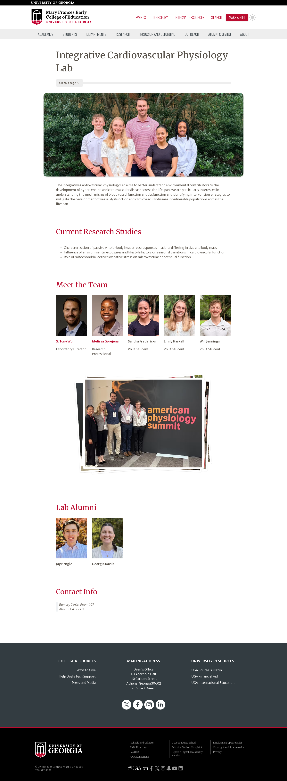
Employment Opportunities (227, 742)
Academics (45, 34)
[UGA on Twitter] (157, 768)
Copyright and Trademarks (228, 747)
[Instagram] (149, 708)
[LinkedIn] (160, 708)
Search (216, 17)
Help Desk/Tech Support (77, 676)
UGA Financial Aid (204, 676)
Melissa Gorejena (105, 341)
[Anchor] (53, 229)
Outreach (192, 34)
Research (123, 34)
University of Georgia (64, 750)
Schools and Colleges (141, 742)
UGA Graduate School (184, 742)
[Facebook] (138, 708)
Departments (96, 34)
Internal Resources (189, 17)
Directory (160, 17)
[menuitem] (45, 34)
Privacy (217, 752)
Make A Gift (237, 17)
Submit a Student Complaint (187, 747)
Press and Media (84, 683)
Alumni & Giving (219, 34)
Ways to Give (86, 670)
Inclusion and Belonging (157, 34)
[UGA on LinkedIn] (181, 768)
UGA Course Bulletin (206, 670)
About (244, 34)
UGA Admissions (139, 756)
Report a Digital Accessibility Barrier (187, 754)
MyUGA (134, 752)
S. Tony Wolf (65, 341)
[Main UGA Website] (52, 3)
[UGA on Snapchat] (169, 768)
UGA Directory (138, 747)
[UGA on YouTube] (175, 768)
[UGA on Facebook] (151, 768)
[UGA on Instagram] (163, 768)
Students (70, 34)
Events (140, 17)
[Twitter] (126, 708)
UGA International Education (213, 683)
